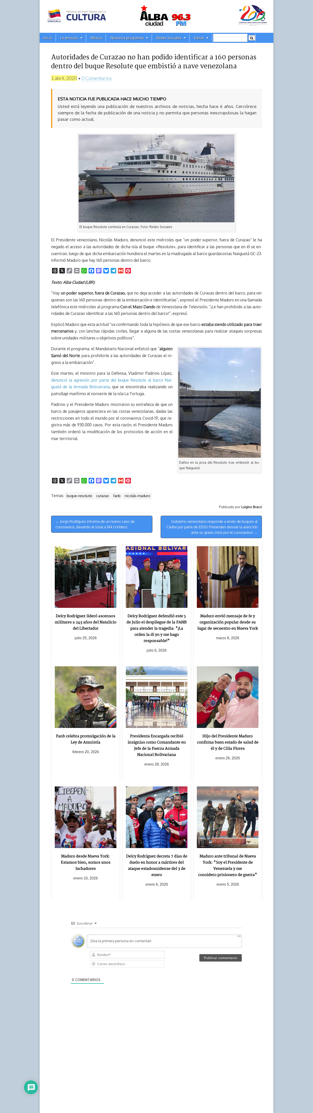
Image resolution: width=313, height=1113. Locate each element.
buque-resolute (79, 495)
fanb (117, 495)
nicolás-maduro (137, 495)
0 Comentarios (97, 78)
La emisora (69, 38)
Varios (199, 38)
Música (96, 38)
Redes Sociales (168, 38)
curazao (102, 495)
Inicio (47, 38)
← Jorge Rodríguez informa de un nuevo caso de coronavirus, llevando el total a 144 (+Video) (95, 524)
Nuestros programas (127, 38)
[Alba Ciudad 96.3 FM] (156, 16)
